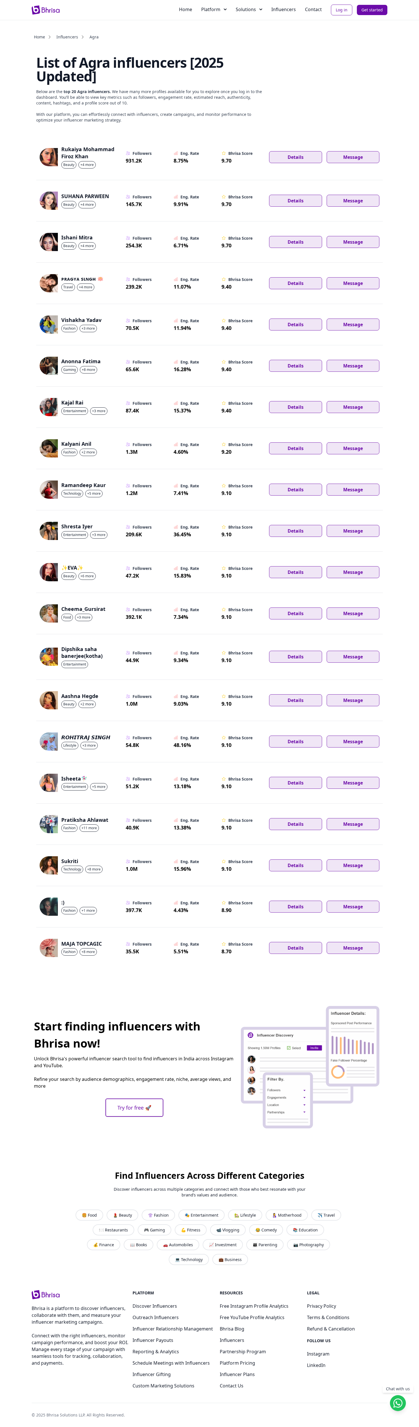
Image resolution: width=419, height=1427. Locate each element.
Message (353, 157)
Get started (372, 10)
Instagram (318, 1354)
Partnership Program (243, 1351)
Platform (210, 9)
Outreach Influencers (156, 1317)
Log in (341, 10)
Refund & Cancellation (331, 1329)
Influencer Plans (237, 1374)
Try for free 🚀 (134, 1107)
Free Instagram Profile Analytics (254, 1306)
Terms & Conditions (328, 1317)
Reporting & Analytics (156, 1351)
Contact (313, 9)
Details (296, 157)
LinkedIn (316, 1365)
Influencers (283, 9)
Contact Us (231, 1386)
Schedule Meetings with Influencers (171, 1363)
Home (185, 9)
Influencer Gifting (152, 1374)
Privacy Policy (321, 1306)
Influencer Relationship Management (173, 1329)
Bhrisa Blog (232, 1329)
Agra (94, 37)
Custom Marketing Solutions (163, 1386)
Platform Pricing (237, 1363)
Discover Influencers (155, 1306)
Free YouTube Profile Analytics (252, 1317)
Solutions (246, 9)
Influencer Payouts (153, 1340)
